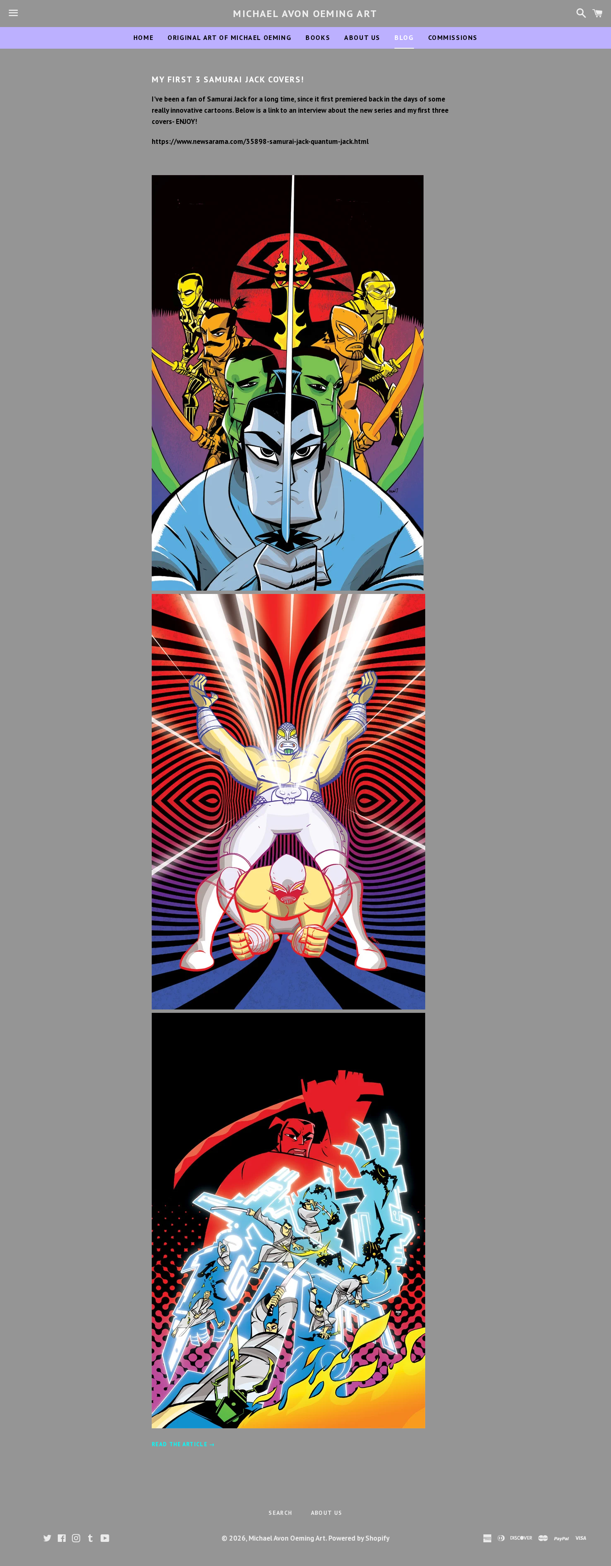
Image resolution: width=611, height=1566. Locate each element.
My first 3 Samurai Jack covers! (228, 79)
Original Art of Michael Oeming (229, 37)
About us (362, 37)
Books (318, 37)
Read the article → (183, 1444)
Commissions (453, 37)
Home (143, 37)
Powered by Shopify (358, 1538)
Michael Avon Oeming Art (305, 13)
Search (280, 1513)
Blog (404, 37)
